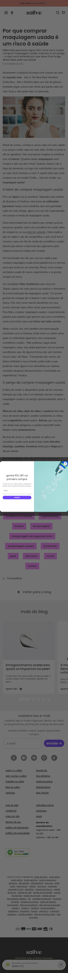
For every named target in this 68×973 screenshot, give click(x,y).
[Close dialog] (65, 463)
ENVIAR (17, 497)
